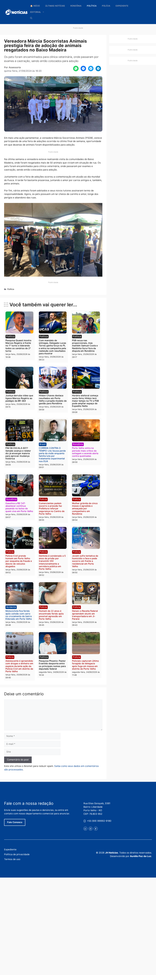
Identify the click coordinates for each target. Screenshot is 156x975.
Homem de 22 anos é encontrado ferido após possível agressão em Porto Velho (51, 615)
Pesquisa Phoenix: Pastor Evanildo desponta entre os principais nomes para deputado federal (52, 665)
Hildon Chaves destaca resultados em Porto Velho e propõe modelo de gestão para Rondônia (53, 399)
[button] (31, 18)
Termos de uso (12, 859)
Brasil (42, 444)
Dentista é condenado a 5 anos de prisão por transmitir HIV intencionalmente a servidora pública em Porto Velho (52, 562)
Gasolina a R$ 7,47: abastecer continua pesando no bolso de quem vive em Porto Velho (19, 507)
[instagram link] (90, 829)
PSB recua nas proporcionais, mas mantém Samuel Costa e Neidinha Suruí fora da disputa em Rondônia (85, 345)
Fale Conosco (14, 822)
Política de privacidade (17, 854)
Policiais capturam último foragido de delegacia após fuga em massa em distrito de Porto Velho (85, 665)
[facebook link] (96, 829)
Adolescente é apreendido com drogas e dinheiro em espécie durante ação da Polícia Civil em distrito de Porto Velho (19, 666)
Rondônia (75, 6)
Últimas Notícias (55, 6)
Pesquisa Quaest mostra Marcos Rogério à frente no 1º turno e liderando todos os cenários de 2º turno (18, 345)
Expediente (122, 6)
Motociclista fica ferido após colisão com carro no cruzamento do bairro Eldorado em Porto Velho (18, 615)
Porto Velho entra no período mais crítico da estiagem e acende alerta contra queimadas (85, 452)
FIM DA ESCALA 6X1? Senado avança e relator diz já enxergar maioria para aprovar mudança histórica (18, 453)
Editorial (35, 12)
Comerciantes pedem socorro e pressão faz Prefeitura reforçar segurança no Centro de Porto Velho (51, 508)
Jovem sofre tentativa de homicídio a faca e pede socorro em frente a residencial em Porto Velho (85, 561)
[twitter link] (85, 829)
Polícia (106, 6)
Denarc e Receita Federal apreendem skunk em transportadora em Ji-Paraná (85, 615)
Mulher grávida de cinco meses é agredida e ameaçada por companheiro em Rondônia (85, 508)
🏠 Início (35, 6)
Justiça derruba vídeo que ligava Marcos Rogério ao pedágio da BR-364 (19, 398)
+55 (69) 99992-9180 (99, 820)
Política (91, 6)
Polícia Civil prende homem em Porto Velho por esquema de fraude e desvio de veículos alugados (18, 561)
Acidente (11, 607)
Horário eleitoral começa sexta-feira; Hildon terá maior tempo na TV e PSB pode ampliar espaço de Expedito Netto (85, 400)
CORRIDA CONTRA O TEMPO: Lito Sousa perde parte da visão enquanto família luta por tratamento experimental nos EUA (52, 454)
